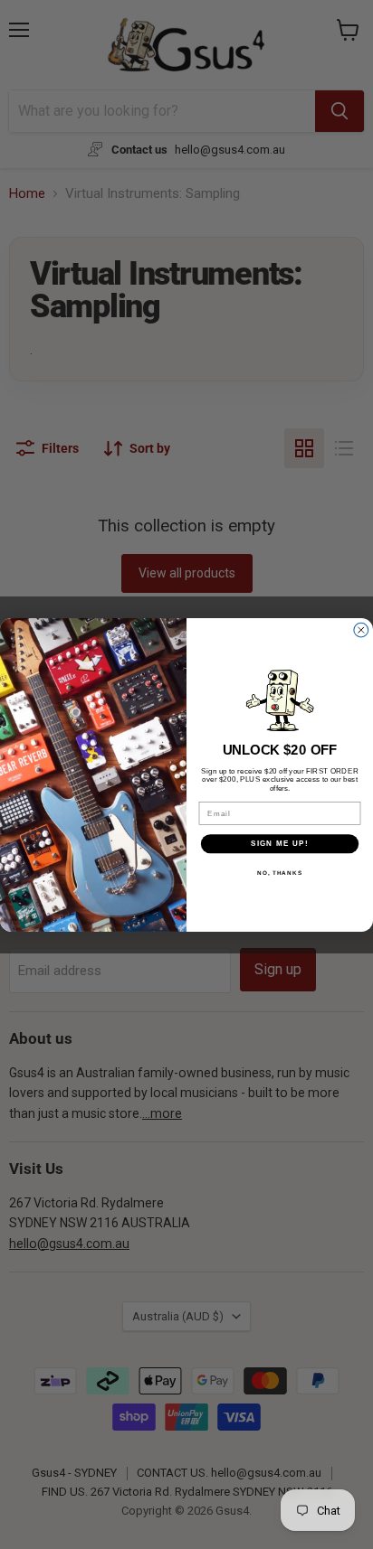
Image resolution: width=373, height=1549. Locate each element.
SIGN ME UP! (280, 844)
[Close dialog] (361, 630)
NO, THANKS (279, 872)
